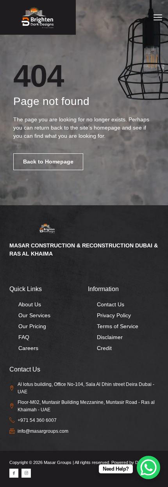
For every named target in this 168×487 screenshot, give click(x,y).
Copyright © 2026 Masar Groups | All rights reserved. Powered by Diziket (78, 462)
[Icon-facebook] (13, 473)
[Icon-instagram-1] (25, 473)
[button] (157, 17)
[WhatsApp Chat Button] (148, 467)
